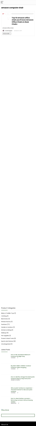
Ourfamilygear (8, 30)
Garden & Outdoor (7, 327)
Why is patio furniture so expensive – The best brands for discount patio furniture (22, 389)
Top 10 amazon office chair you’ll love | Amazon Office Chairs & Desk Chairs (22, 21)
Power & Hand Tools (7, 338)
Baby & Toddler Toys (7, 313)
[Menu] (2, 2)
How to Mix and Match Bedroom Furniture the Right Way (20, 355)
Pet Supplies (5, 335)
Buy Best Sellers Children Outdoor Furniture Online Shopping (21, 366)
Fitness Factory (6, 321)
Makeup (3, 333)
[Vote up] (9, 14)
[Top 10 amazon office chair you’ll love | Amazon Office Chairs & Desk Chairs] (6, 18)
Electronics (4, 319)
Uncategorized (6, 344)
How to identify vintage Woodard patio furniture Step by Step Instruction (23, 377)
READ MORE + (6, 33)
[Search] (33, 2)
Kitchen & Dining (6, 330)
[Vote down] (6, 14)
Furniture (4, 324)
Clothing (4, 316)
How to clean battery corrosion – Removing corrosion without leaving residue (22, 400)
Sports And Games (7, 341)
